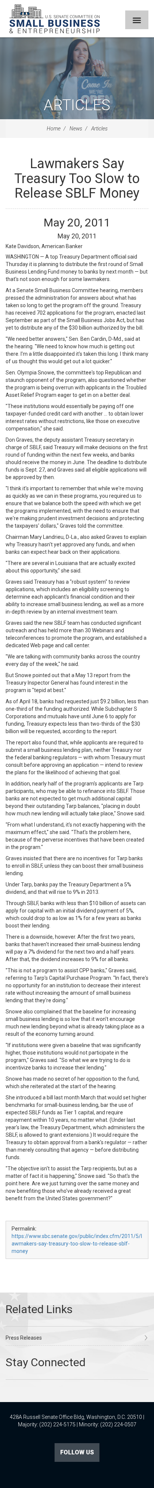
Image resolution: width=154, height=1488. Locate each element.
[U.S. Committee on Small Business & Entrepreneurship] (55, 19)
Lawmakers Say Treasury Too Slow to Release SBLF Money (77, 178)
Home (54, 129)
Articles (77, 105)
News (76, 129)
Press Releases (24, 1338)
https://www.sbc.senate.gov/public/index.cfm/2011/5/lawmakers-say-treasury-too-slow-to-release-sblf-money (77, 1243)
